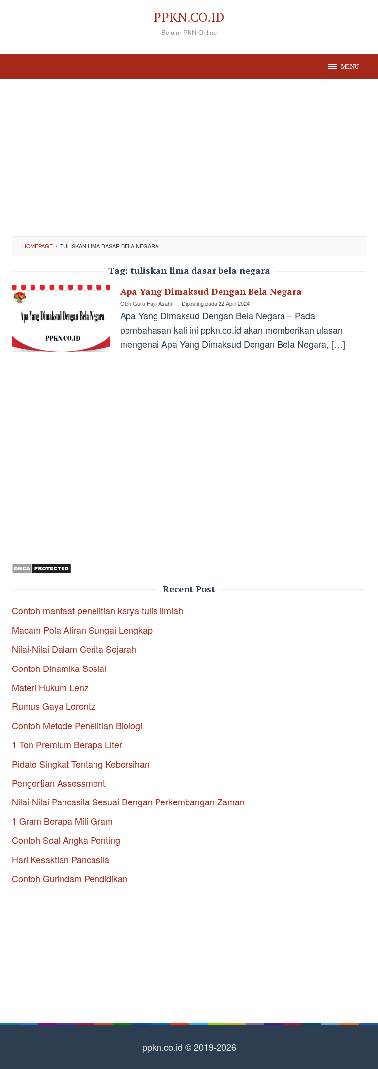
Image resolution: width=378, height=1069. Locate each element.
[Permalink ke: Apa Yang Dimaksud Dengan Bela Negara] (61, 317)
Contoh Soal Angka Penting (66, 840)
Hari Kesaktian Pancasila (60, 859)
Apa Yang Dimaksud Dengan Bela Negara (211, 291)
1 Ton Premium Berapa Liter (67, 744)
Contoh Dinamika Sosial (59, 668)
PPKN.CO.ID (189, 16)
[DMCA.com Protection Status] (41, 566)
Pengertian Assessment (58, 782)
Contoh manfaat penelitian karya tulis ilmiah (97, 610)
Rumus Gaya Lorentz (53, 706)
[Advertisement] (189, 158)
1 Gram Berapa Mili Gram (62, 820)
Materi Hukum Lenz (50, 687)
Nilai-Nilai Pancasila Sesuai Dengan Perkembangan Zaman (128, 801)
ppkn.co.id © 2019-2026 (189, 1046)
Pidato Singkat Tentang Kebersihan (81, 763)
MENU (350, 66)
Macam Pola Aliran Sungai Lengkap (82, 629)
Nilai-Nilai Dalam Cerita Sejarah (74, 648)
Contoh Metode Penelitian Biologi (77, 725)
